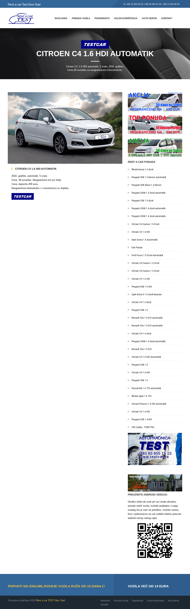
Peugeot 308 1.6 (140, 310)
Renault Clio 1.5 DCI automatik (147, 318)
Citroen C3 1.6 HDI (141, 232)
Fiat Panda (137, 247)
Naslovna (61, 18)
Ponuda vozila (81, 18)
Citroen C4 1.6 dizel (141, 302)
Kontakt (166, 18)
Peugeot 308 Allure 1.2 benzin (146, 185)
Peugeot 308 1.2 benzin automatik (149, 177)
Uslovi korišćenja (125, 18)
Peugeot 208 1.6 (140, 364)
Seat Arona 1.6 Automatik (145, 239)
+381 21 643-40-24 (134, 4)
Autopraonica (28, 39)
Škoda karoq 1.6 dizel (142, 169)
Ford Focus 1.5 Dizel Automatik (147, 255)
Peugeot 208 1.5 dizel (142, 200)
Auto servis (149, 18)
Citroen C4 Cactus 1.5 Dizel (145, 224)
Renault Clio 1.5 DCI (142, 349)
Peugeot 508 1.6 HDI (142, 286)
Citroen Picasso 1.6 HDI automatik (149, 404)
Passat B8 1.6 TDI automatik (146, 388)
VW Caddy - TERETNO (143, 427)
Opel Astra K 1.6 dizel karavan (147, 294)
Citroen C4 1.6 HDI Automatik (146, 357)
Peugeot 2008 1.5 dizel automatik (149, 193)
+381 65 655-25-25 (152, 4)
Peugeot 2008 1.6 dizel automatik (149, 208)
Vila (12, 39)
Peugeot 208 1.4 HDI (142, 419)
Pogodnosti (102, 18)
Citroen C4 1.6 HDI (141, 372)
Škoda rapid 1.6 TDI (141, 396)
